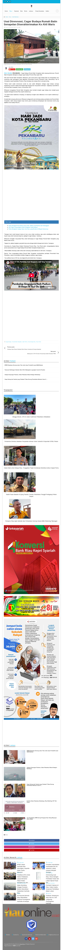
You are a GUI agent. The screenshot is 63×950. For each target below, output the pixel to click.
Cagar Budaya (8, 341)
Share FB (27, 69)
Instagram (32, 846)
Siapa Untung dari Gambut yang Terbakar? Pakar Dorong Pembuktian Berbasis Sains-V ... (26, 379)
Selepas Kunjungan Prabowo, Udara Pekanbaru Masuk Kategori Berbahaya (22, 374)
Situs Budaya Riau (32, 341)
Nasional (16, 11)
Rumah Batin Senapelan (17, 341)
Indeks (47, 11)
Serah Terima (25, 341)
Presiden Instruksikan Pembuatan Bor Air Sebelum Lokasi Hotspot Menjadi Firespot (52, 868)
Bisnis (25, 11)
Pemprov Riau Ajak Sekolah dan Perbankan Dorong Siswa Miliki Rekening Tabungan (31, 521)
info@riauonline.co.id (53, 934)
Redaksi (8, 934)
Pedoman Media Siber (40, 934)
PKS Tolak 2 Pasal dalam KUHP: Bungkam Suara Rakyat (23, 227)
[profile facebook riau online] (5, 1)
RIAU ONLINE (8, 73)
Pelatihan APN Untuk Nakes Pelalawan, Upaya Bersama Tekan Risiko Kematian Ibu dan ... (23, 878)
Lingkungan (21, 862)
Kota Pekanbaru (15, 16)
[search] (57, 11)
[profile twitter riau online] (7, 1)
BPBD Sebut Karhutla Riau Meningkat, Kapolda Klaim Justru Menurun (23, 868)
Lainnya (31, 11)
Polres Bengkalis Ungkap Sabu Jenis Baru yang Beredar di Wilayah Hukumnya (28, 229)
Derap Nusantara (39, 11)
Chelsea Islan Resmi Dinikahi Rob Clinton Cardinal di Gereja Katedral (24, 349)
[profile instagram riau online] (10, 1)
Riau (10, 11)
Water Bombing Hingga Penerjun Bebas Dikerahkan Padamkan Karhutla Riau (23, 889)
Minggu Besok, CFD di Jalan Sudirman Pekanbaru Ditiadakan (31, 417)
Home (6, 11)
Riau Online (38, 341)
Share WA (19, 69)
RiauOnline (22, 944)
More (6, 835)
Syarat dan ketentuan (27, 934)
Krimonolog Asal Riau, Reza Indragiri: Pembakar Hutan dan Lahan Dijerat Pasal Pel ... (52, 878)
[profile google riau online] (36, 938)
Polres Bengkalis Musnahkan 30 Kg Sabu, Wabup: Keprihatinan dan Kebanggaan (29, 225)
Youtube (32, 850)
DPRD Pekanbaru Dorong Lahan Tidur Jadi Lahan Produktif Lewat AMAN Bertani (24, 365)
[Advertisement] (31, 209)
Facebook (32, 840)
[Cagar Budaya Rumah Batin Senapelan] (31, 46)
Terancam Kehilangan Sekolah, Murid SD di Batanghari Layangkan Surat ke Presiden (25, 369)
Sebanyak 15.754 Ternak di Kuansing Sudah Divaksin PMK (41, 353)
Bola (21, 11)
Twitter (32, 843)
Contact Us (16, 934)
